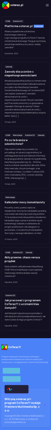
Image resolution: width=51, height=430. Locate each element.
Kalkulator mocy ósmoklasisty (25, 202)
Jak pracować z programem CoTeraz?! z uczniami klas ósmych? (23, 304)
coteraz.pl (16, 5)
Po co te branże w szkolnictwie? (16, 142)
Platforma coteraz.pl (19, 26)
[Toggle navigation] (47, 5)
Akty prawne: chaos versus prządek (22, 259)
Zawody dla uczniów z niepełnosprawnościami (21, 73)
